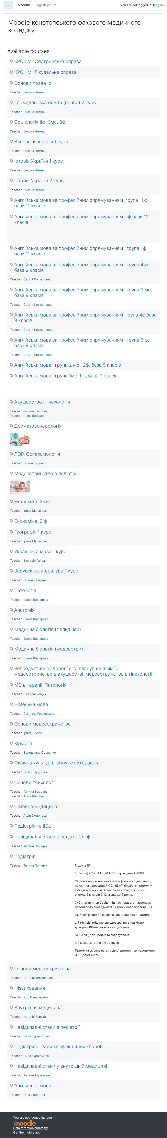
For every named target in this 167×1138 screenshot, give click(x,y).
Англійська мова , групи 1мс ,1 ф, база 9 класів (66, 376)
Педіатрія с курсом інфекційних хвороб (58, 1046)
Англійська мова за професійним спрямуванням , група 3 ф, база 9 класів (81, 342)
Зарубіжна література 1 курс (46, 571)
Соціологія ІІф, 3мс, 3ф (39, 122)
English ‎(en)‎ (44, 5)
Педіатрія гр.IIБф (33, 826)
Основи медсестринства (42, 724)
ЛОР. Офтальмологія (37, 454)
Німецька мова (31, 704)
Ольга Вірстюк (34, 1095)
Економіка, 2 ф (30, 521)
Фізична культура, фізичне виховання (56, 763)
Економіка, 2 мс (32, 501)
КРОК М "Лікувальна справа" (46, 72)
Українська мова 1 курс (40, 551)
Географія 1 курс (32, 532)
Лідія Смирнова (35, 815)
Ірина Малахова (35, 511)
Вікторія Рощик (34, 694)
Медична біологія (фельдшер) (47, 629)
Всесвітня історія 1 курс (41, 141)
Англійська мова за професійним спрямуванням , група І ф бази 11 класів (80, 251)
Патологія (25, 590)
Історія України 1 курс (38, 161)
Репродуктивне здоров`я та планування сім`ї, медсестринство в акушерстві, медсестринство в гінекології (83, 671)
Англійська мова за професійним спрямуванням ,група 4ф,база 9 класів (85, 317)
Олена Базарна (34, 580)
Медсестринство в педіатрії (45, 473)
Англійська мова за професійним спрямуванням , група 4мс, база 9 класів (82, 267)
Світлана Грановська (38, 714)
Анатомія (24, 610)
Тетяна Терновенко (38, 1075)
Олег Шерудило (35, 772)
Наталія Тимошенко (38, 978)
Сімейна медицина (35, 806)
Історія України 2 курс (39, 180)
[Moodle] (24, 1123)
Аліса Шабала (33, 416)
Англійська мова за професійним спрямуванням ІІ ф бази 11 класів (81, 219)
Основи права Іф (33, 83)
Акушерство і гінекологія (42, 402)
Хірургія (23, 743)
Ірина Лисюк (32, 733)
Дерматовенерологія (38, 426)
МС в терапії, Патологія (40, 685)
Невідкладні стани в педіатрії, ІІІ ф (52, 837)
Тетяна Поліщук (35, 846)
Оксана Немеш (34, 92)
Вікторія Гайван (35, 560)
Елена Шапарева (35, 600)
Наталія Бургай (34, 1017)
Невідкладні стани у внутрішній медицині (60, 1066)
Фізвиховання (29, 988)
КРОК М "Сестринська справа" (49, 61)
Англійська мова (32, 1085)
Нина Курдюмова (36, 1036)
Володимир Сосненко (39, 752)
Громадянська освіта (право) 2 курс (55, 102)
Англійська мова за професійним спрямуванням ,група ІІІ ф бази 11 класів (80, 202)
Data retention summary (30, 1128)
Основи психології (35, 782)
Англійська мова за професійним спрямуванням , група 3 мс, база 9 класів (83, 292)
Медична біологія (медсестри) (48, 649)
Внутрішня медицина (38, 1007)
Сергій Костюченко (38, 279)
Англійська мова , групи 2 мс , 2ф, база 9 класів (67, 365)
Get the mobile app (27, 1132)
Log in (158, 5)
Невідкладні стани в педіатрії (47, 1027)
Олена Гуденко (34, 463)
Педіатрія (24, 856)
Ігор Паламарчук (35, 997)
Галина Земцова (35, 411)
